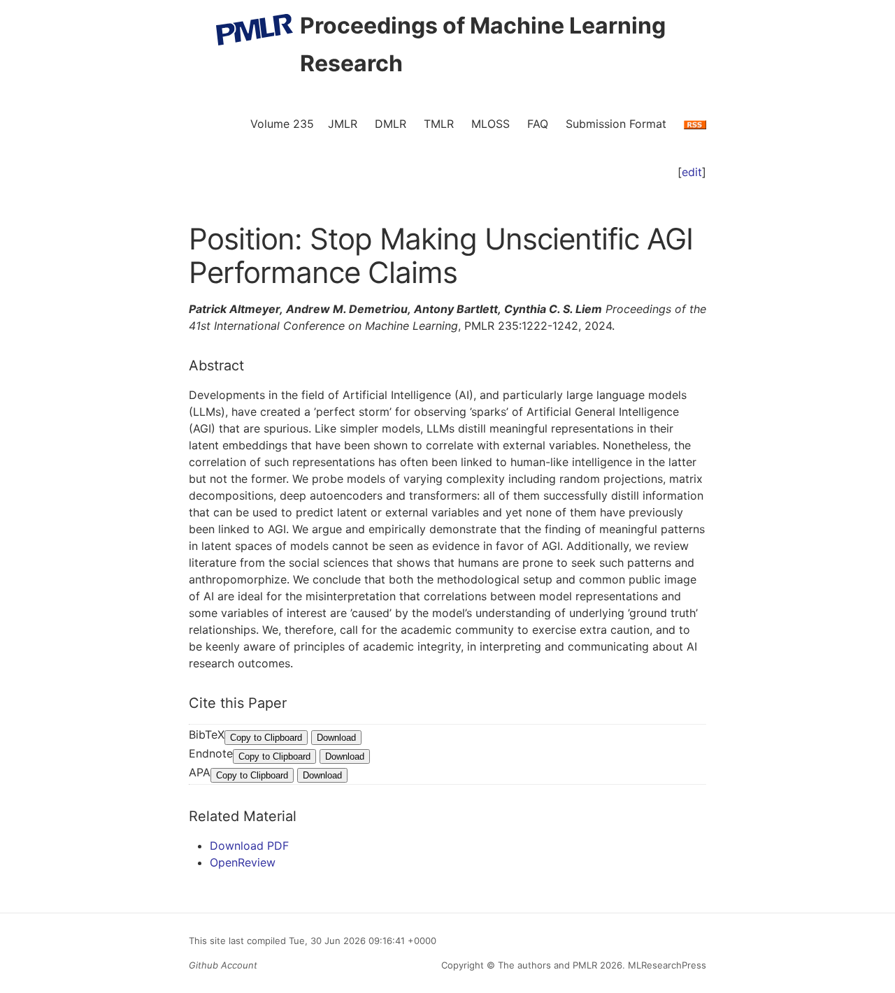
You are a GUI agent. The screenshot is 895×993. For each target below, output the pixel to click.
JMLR (342, 124)
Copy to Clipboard (266, 737)
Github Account (223, 965)
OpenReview (242, 862)
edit (692, 172)
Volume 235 (282, 124)
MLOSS (490, 124)
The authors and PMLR (547, 965)
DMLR (390, 124)
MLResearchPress (665, 965)
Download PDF (249, 846)
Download (336, 737)
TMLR (439, 124)
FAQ (537, 124)
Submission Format (616, 124)
